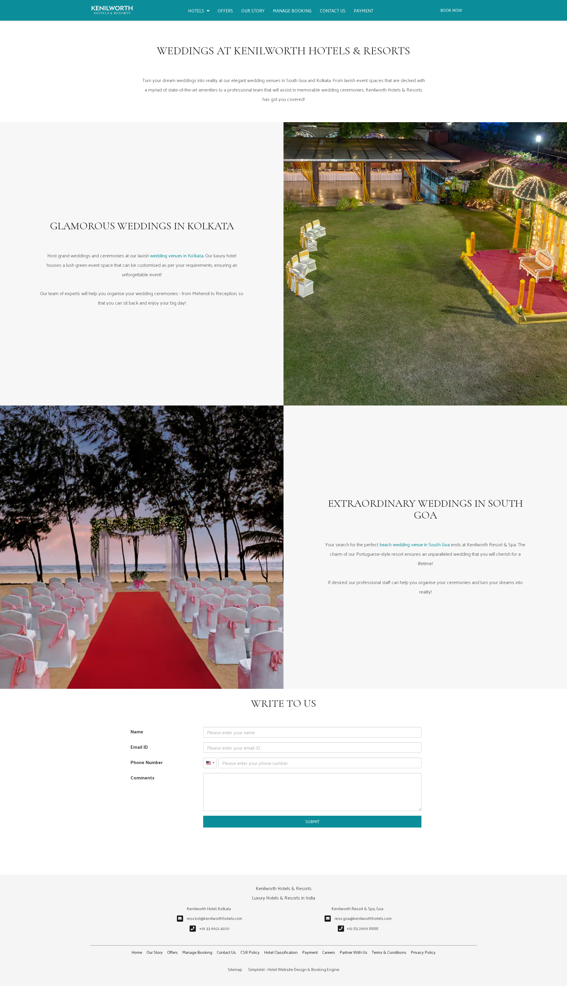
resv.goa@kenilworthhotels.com (363, 918)
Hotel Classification (281, 952)
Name (137, 731)
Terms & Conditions (389, 952)
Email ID (139, 747)
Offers (225, 10)
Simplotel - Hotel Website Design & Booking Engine (293, 969)
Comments (142, 777)
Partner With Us (353, 952)
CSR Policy (250, 952)
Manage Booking (292, 10)
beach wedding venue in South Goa (414, 544)
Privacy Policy (423, 952)
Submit (312, 821)
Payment (363, 10)
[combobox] (210, 763)
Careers (328, 952)
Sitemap (235, 969)
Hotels (196, 10)
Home (136, 952)
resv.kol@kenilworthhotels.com (214, 918)
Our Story (253, 10)
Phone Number (147, 762)
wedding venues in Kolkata (176, 255)
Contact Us (333, 10)
